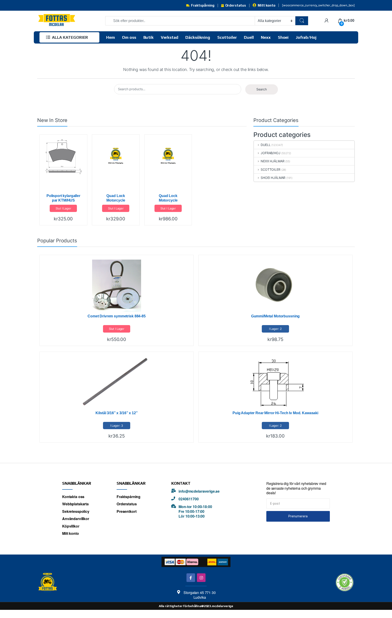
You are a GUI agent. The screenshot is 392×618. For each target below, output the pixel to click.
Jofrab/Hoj (306, 37)
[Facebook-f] (190, 577)
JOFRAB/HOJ (270, 153)
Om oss (129, 37)
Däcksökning (197, 37)
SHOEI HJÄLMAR (273, 178)
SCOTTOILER (270, 169)
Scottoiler (227, 37)
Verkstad (169, 37)
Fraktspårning (202, 5)
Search (261, 89)
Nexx (265, 37)
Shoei (283, 37)
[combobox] (180, 20)
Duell (249, 37)
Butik (148, 37)
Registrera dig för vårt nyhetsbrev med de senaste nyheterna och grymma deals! (296, 488)
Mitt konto (266, 5)
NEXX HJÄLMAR (272, 161)
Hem (110, 37)
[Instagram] (201, 577)
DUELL (265, 145)
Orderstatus (235, 5)
